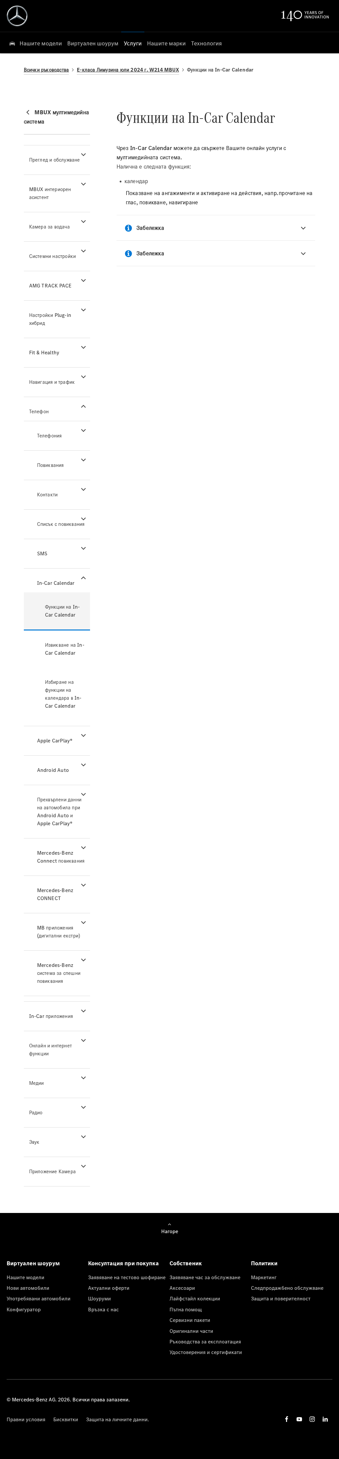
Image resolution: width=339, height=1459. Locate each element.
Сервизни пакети (190, 1320)
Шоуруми (99, 1298)
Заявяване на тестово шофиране (127, 1277)
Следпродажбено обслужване (287, 1287)
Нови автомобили (28, 1287)
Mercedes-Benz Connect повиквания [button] (61, 856)
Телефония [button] (49, 435)
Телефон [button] (39, 411)
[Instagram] (312, 1419)
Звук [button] (34, 1141)
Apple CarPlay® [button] (55, 740)
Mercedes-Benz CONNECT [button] (55, 894)
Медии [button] (36, 1083)
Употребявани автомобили (39, 1298)
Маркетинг (263, 1277)
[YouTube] (299, 1419)
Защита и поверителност (281, 1298)
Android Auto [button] (53, 770)
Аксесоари (182, 1287)
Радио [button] (36, 1112)
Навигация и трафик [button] (52, 381)
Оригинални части (191, 1331)
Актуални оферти (108, 1287)
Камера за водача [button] (49, 226)
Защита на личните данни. (117, 1419)
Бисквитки (65, 1419)
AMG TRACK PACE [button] (50, 285)
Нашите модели (25, 1277)
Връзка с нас (103, 1309)
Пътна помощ (186, 1309)
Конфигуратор (24, 1309)
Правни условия (26, 1419)
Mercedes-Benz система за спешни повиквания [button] (58, 973)
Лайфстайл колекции (195, 1298)
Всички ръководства (46, 69)
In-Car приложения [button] (51, 1016)
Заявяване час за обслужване (205, 1277)
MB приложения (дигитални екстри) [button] (58, 931)
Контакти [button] (47, 494)
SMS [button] (42, 553)
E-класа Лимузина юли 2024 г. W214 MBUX (128, 69)
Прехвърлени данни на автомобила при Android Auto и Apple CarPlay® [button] (59, 811)
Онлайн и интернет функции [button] (50, 1049)
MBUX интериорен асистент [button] (50, 193)
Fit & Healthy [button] (44, 352)
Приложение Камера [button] (52, 1171)
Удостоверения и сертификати (206, 1352)
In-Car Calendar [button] (56, 582)
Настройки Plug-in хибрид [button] (50, 319)
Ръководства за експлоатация (205, 1341)
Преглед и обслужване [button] (54, 159)
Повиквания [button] (50, 465)
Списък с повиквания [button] (61, 524)
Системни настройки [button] (52, 256)
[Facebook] (287, 1419)
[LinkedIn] (325, 1419)
